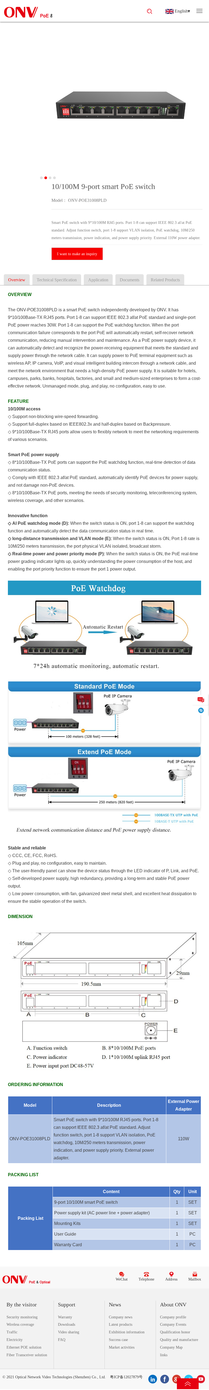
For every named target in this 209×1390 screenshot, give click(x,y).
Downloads (66, 1324)
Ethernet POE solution (24, 1347)
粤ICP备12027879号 (126, 1377)
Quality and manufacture (179, 1340)
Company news (120, 1317)
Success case (118, 1340)
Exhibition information (127, 1332)
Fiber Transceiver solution (27, 1355)
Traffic (12, 1332)
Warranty (65, 1317)
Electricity (15, 1340)
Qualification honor (175, 1332)
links (163, 1355)
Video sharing (68, 1332)
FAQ (61, 1340)
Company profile (173, 1317)
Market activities (121, 1347)
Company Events (173, 1324)
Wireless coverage (20, 1324)
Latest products (120, 1324)
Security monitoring (22, 1317)
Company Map (171, 1347)
